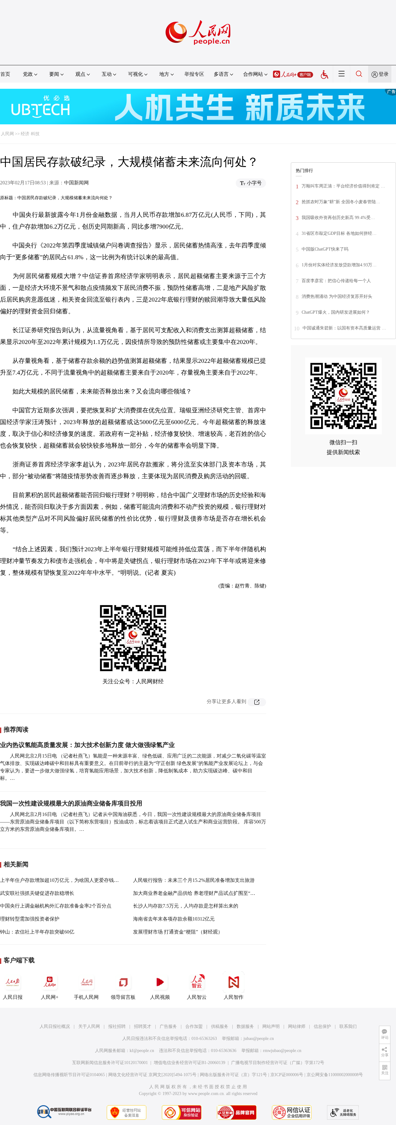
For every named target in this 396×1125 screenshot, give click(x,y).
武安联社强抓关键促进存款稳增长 (37, 893)
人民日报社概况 (55, 1026)
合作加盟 (194, 1026)
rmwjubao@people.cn (282, 1050)
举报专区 (194, 74)
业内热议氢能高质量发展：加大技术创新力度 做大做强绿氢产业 (87, 744)
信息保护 (322, 1026)
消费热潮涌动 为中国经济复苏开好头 (337, 296)
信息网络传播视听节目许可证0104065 (69, 1074)
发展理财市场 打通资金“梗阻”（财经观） (178, 931)
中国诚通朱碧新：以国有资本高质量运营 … (344, 328)
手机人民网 (86, 997)
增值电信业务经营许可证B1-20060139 (189, 1062)
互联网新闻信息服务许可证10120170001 (110, 1062)
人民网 (7, 133)
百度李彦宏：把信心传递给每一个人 (336, 280)
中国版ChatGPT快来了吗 (325, 249)
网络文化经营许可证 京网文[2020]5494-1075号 (152, 1074)
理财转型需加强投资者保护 (29, 918)
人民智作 (233, 997)
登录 (384, 74)
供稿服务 (219, 1026)
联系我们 (348, 1026)
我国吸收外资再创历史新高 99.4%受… (338, 217)
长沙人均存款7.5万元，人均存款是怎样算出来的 (185, 905)
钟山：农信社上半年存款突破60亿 (37, 931)
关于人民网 (89, 1026)
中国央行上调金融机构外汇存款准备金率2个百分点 (55, 905)
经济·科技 (30, 133)
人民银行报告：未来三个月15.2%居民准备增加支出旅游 (194, 880)
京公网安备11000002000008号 (335, 1074)
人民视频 (160, 997)
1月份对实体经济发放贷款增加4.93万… (339, 265)
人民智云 (197, 997)
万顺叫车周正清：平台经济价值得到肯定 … (343, 186)
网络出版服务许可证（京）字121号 (233, 1074)
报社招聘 (117, 1026)
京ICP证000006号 (286, 1074)
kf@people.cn (142, 1050)
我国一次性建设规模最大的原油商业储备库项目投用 (71, 803)
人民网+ (49, 997)
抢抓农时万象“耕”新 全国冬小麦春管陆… (341, 202)
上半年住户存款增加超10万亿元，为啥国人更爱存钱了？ (62, 880)
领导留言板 (123, 997)
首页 (5, 74)
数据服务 (245, 1026)
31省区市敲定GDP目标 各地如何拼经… (339, 233)
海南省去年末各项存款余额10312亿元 (174, 918)
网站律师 (296, 1026)
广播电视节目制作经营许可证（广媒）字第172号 (277, 1062)
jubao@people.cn (258, 1038)
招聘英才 (142, 1026)
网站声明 (271, 1026)
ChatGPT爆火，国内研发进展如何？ (336, 312)
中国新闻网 (76, 182)
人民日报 (13, 997)
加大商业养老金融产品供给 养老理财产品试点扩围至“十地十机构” (205, 893)
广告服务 (168, 1026)
